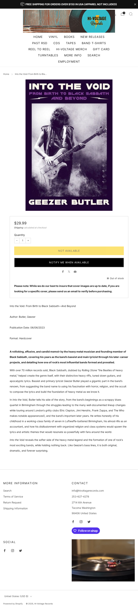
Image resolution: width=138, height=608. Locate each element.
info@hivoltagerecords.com (88, 490)
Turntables (48, 55)
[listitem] (69, 4)
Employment (69, 61)
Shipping (18, 227)
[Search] (131, 14)
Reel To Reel (39, 49)
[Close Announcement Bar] (135, 4)
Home (38, 37)
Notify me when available (69, 262)
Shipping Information (15, 508)
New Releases (92, 37)
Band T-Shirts (94, 43)
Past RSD (39, 43)
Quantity (19, 235)
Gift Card (101, 49)
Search (94, 55)
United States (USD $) (16, 596)
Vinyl (53, 37)
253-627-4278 (80, 496)
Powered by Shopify (13, 603)
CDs (56, 43)
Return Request (12, 502)
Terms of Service (13, 496)
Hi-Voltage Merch (71, 49)
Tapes (71, 43)
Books (69, 37)
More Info (73, 55)
